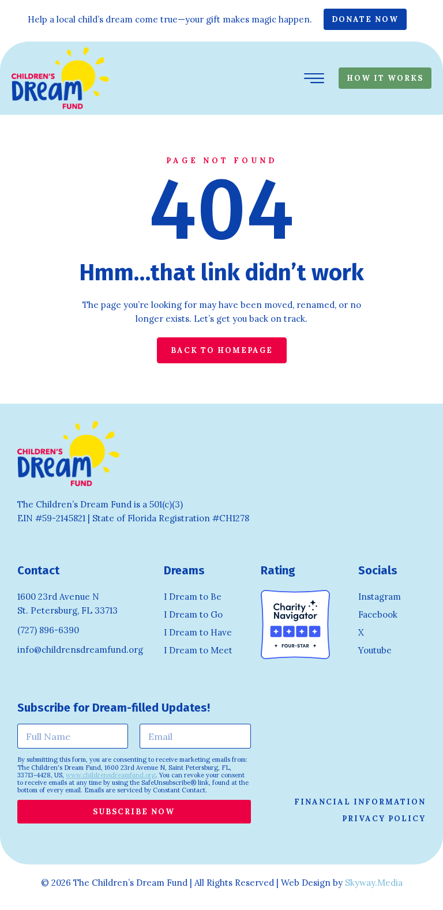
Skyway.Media (374, 882)
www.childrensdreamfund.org (111, 775)
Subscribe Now (134, 812)
